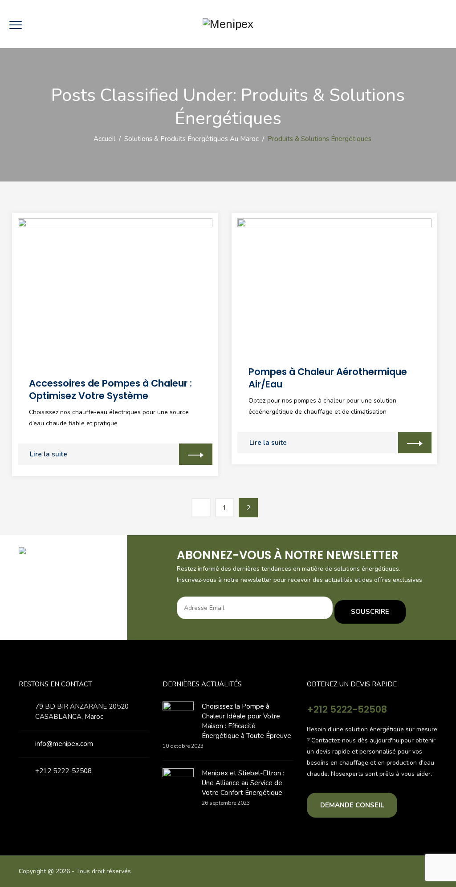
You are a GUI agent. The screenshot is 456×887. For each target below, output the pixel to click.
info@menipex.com (64, 743)
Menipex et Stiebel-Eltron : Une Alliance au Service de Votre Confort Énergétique (243, 783)
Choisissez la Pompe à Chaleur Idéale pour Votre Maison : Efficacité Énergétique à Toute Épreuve (246, 721)
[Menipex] (228, 24)
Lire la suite (48, 454)
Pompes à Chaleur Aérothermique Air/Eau (327, 378)
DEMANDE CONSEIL (352, 805)
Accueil (102, 138)
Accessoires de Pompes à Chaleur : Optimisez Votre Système (110, 389)
